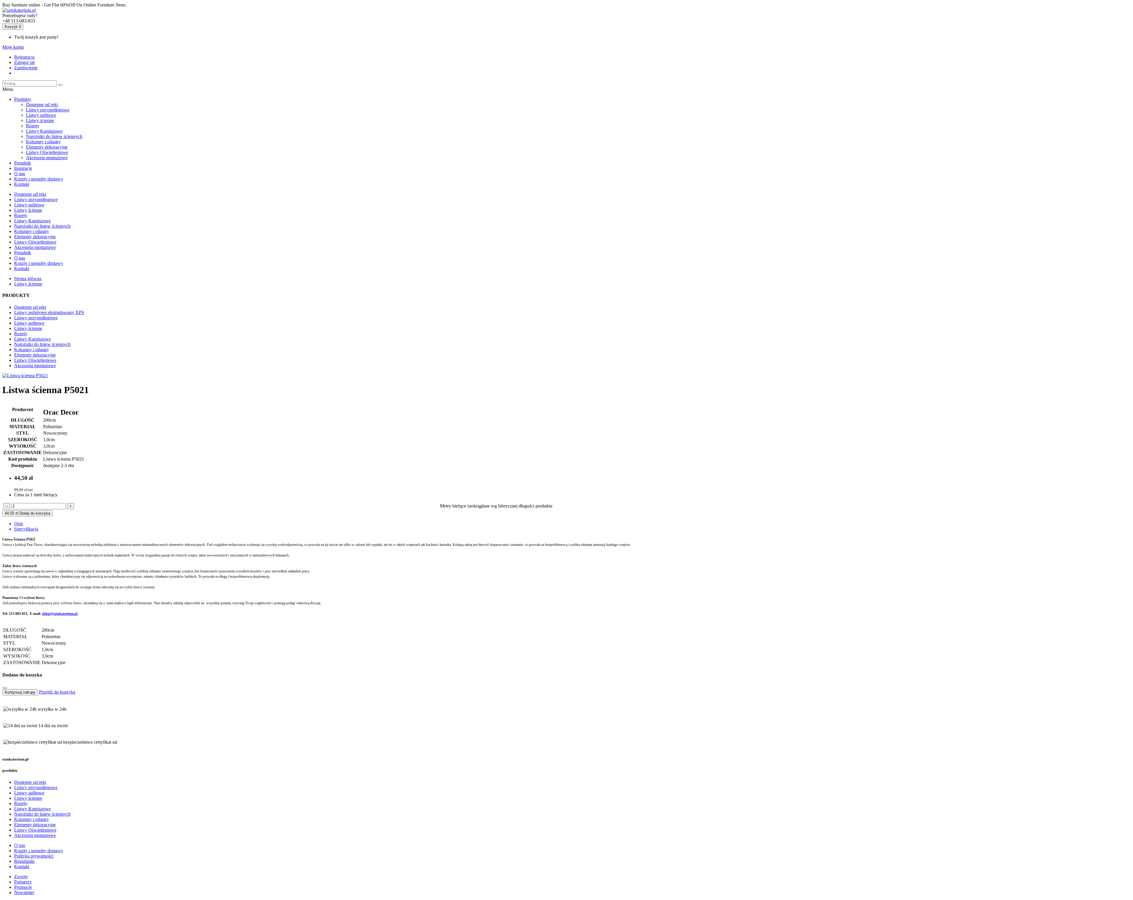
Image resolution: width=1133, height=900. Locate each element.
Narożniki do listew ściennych (54, 136)
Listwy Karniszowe (44, 131)
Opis (18, 523)
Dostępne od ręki (42, 104)
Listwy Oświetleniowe (47, 152)
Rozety (32, 125)
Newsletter (24, 892)
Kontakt (21, 184)
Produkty (22, 99)
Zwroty (21, 876)
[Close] (4, 688)
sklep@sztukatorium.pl (60, 614)
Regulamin (24, 861)
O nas (19, 173)
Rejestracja (24, 57)
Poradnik (22, 162)
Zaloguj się (24, 62)
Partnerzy (23, 881)
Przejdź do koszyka (57, 691)
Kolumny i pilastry (43, 141)
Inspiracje (23, 168)
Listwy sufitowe (41, 115)
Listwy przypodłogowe (47, 109)
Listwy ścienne (40, 120)
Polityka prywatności (33, 855)
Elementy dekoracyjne (47, 147)
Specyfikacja (26, 528)
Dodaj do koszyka (27, 513)
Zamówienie (25, 67)
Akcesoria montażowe (47, 157)
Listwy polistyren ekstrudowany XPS (49, 312)
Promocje (23, 887)
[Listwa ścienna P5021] (25, 375)
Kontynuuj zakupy (20, 692)
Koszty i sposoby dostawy (38, 178)
